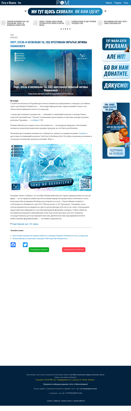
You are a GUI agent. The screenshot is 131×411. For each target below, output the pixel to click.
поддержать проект (39, 249)
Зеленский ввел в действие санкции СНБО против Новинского (40, 238)
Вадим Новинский (18, 223)
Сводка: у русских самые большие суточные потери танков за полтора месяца (51, 23)
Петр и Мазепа (8, 3)
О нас (126, 2)
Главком (83, 133)
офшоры (35, 223)
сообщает (35, 120)
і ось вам (86, 388)
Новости (109, 2)
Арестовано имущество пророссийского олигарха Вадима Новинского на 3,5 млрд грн (50, 235)
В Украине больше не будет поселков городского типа (84, 22)
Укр (19, 2)
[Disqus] (51, 281)
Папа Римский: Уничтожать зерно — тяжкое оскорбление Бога (116, 22)
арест (27, 223)
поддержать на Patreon (73, 249)
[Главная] (63, 3)
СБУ (30, 223)
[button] (61, 29)
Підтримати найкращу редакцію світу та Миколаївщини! (65, 384)
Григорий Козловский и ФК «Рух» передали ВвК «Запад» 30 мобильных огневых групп (18, 23)
